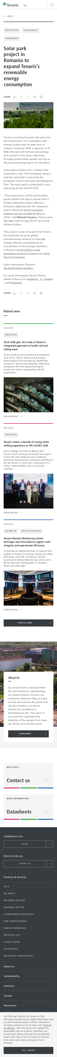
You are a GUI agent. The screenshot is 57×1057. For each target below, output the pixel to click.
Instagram (16, 283)
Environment (12, 38)
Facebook (33, 279)
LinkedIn (48, 279)
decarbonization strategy (19, 268)
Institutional (12, 30)
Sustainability (31, 30)
